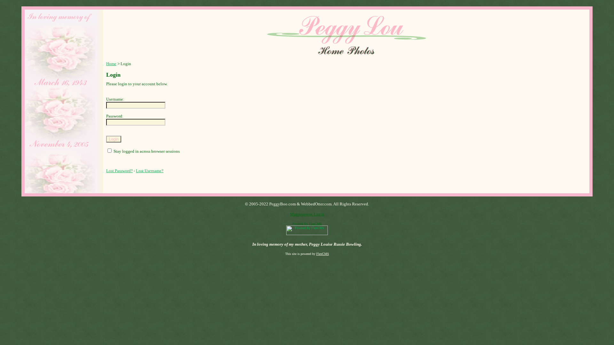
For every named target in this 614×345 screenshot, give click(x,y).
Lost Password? (119, 170)
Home (111, 63)
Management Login (307, 214)
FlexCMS (315, 224)
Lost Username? (149, 170)
